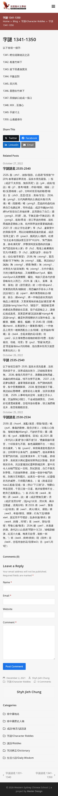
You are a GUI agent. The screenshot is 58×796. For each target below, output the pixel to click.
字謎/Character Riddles (19, 681)
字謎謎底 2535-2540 (17, 168)
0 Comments (44, 681)
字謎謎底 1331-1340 (13, 775)
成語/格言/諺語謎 (16, 728)
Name (7, 582)
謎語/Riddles (14, 743)
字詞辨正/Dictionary (18, 750)
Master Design (34, 791)
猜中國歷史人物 (15, 721)
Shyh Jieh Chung (40, 677)
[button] (53, 6)
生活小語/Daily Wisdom (20, 758)
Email (7, 595)
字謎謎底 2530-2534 (17, 417)
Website (7, 609)
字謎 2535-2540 (13, 360)
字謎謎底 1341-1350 (41, 775)
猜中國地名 (13, 714)
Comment (10, 622)
